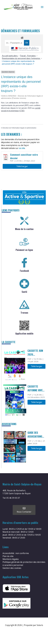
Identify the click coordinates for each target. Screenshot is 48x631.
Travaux (24, 312)
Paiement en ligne (24, 249)
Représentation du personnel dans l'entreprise (21, 58)
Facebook (24, 270)
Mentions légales (11, 559)
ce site (22, 148)
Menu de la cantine (24, 229)
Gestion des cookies (12, 568)
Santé (24, 291)
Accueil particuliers (10, 56)
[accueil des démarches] (22, 37)
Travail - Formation (28, 56)
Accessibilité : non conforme (16, 553)
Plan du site (8, 556)
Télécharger (22, 166)
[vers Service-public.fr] (25, 49)
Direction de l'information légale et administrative (19, 128)
